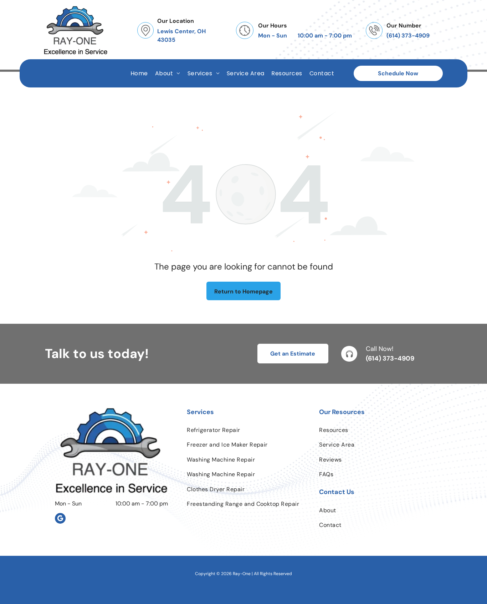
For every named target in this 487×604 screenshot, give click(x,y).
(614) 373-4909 (390, 358)
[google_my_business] (60, 519)
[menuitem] (139, 73)
